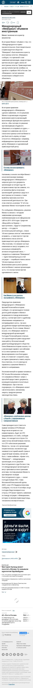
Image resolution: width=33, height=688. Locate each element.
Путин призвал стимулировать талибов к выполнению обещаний (16, 579)
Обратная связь (21, 643)
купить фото (5, 103)
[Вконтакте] (7, 654)
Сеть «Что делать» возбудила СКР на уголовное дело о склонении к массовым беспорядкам (16, 575)
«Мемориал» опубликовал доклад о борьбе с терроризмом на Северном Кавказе (17, 418)
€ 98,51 (12, 6)
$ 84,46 (6, 6)
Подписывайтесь (10, 515)
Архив (3, 643)
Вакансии (5, 649)
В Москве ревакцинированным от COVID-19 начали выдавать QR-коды (15, 588)
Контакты (5, 645)
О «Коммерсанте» (7, 642)
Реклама (4, 647)
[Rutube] (18, 654)
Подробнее (12, 684)
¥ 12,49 (17, 6)
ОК (29, 12)
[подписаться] (16, 552)
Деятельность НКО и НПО (8, 17)
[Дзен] (10, 654)
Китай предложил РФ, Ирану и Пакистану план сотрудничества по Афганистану (14, 584)
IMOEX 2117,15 (24, 6)
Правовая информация (23, 645)
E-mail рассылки (21, 647)
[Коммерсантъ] (3, 2)
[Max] (21, 654)
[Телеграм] (3, 654)
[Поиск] (26, 2)
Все (13, 610)
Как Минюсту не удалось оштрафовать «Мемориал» (14, 296)
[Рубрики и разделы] (29, 2)
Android (18, 642)
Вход (22, 2)
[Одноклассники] (14, 654)
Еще (3, 592)
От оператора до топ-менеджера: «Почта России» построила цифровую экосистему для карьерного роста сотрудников (11, 621)
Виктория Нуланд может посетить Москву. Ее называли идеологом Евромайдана (15, 569)
